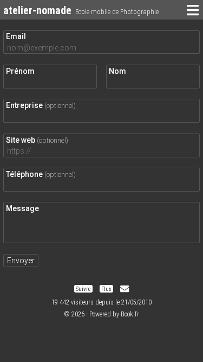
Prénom (20, 71)
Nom (117, 71)
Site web (37, 140)
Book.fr (130, 314)
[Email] (124, 289)
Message (22, 208)
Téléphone (41, 174)
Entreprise (41, 105)
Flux (106, 289)
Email (16, 36)
